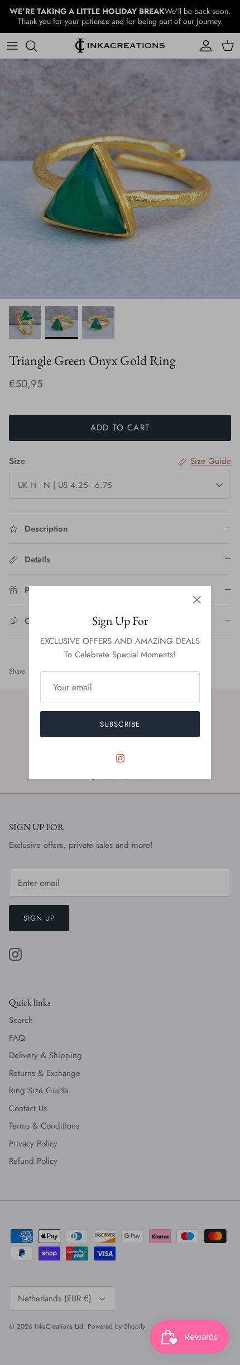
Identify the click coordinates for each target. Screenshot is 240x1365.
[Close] (197, 599)
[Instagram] (120, 758)
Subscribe (120, 724)
